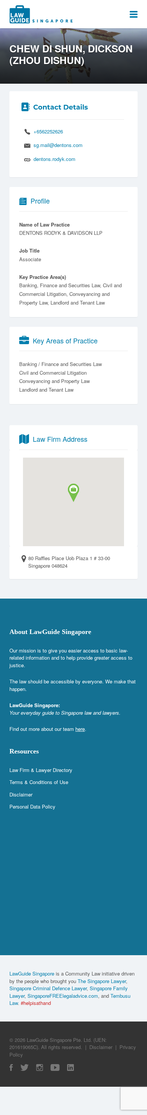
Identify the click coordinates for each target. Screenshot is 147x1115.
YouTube (55, 1067)
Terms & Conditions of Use (38, 782)
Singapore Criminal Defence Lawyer (48, 988)
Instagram (39, 1067)
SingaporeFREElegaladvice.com (63, 995)
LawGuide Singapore (31, 973)
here (80, 728)
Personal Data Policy (32, 806)
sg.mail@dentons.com (58, 145)
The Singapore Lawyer (102, 981)
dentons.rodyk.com (54, 158)
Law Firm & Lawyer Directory (40, 769)
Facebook (11, 1067)
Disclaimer (20, 794)
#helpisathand (36, 1002)
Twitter (24, 1067)
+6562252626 (48, 131)
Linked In (70, 1067)
